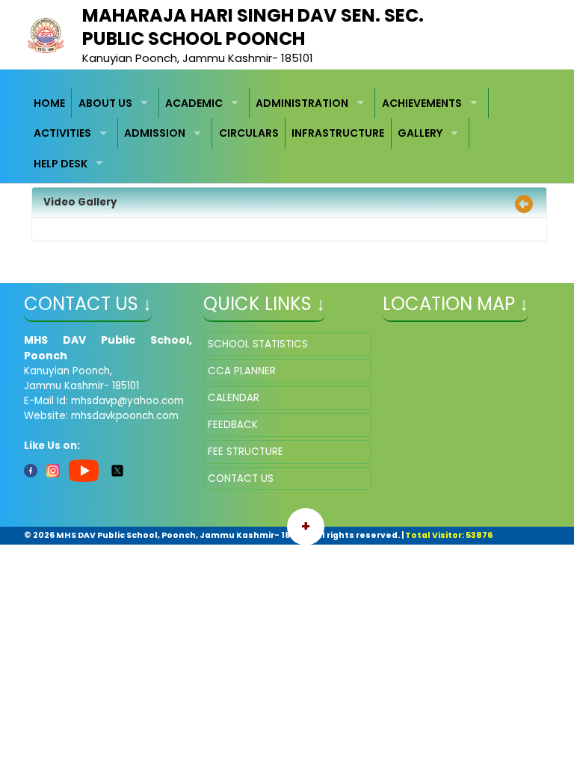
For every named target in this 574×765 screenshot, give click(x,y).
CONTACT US (241, 478)
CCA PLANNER (242, 371)
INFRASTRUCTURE (337, 133)
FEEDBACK (233, 425)
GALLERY (420, 133)
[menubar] (287, 133)
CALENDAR (233, 398)
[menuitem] (50, 103)
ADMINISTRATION (302, 103)
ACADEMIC (194, 103)
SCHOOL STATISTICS (258, 344)
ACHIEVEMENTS (422, 103)
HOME (49, 103)
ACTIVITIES (62, 133)
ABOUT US (105, 103)
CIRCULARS (249, 133)
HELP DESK (60, 163)
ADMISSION (154, 133)
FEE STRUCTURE (245, 452)
